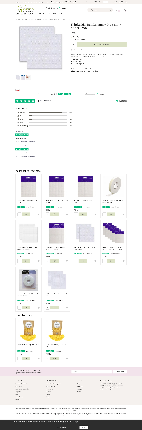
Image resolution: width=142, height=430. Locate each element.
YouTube (79, 392)
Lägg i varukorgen (101, 44)
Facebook (80, 386)
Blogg (41, 2)
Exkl (100, 2)
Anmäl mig (120, 371)
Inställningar (62, 427)
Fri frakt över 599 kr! (70, 2)
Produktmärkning (51, 386)
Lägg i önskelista (78, 50)
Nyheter (62, 13)
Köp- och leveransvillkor (22, 389)
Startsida (17, 19)
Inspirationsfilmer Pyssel (53, 384)
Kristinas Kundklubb (21, 384)
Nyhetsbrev (34, 2)
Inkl (96, 2)
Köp (26, 214)
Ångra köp (18, 392)
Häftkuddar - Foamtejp (35, 19)
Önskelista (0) (19, 397)
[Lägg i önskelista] (39, 214)
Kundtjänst (25, 2)
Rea (54, 13)
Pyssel (48, 397)
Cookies (48, 392)
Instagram (80, 389)
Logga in (17, 2)
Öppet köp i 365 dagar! (54, 2)
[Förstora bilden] (40, 48)
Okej (83, 427)
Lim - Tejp (24, 19)
